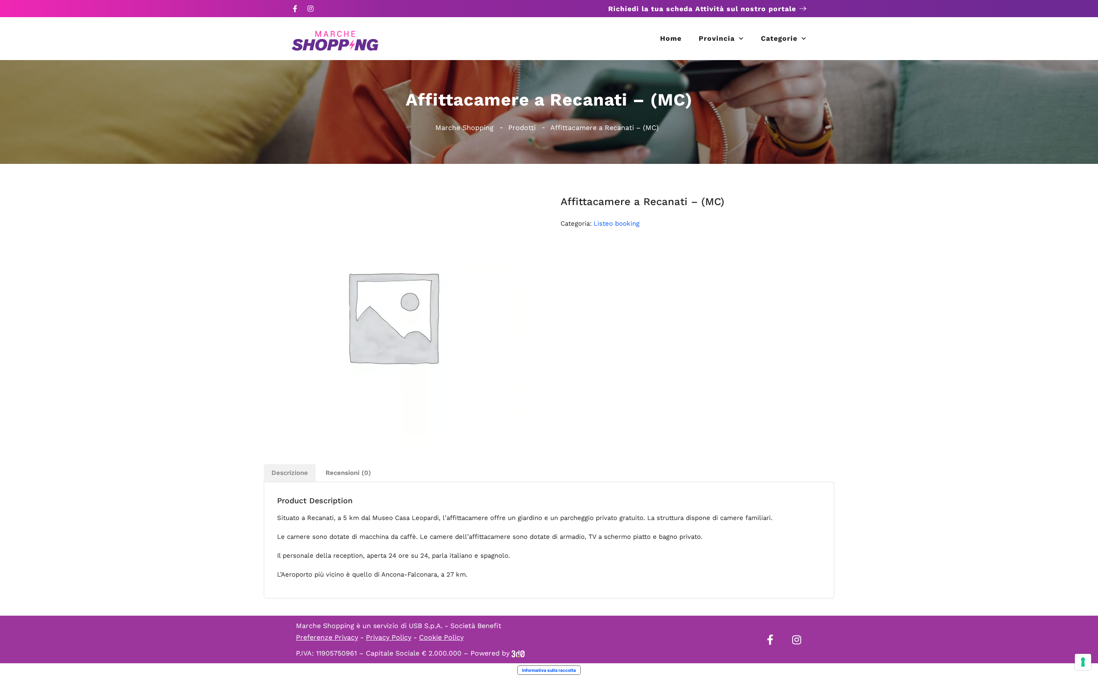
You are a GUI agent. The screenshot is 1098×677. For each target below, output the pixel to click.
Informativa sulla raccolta (549, 670)
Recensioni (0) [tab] (348, 473)
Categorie (779, 38)
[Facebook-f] (295, 8)
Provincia (717, 38)
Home (671, 38)
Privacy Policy (388, 637)
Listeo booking (616, 223)
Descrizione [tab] (289, 473)
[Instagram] (310, 8)
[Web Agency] (518, 653)
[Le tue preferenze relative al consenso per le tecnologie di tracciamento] (1083, 662)
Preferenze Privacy (327, 637)
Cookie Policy (441, 637)
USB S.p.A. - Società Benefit (455, 626)
